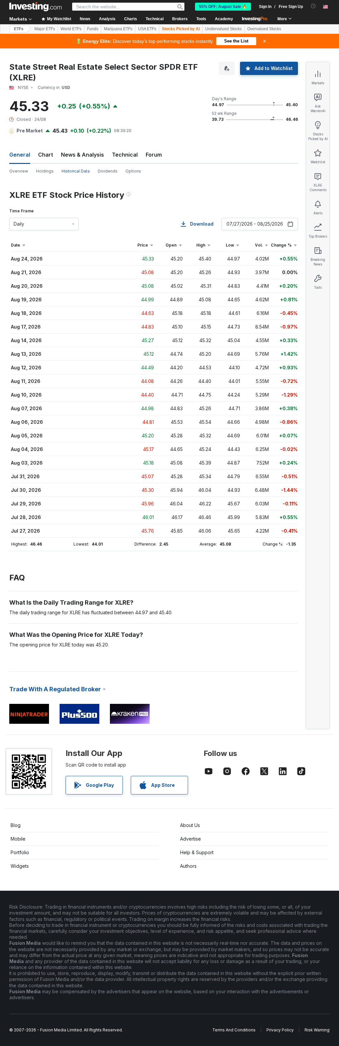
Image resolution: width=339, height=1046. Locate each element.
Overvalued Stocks (264, 29)
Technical (125, 154)
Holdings (45, 171)
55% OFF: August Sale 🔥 (223, 6)
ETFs (19, 29)
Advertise (190, 839)
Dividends (108, 171)
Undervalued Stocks (223, 29)
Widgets (20, 866)
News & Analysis (82, 154)
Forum (154, 154)
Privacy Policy (280, 1029)
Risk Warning (317, 1029)
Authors (188, 866)
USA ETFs (147, 29)
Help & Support (197, 852)
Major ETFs (44, 29)
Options (133, 171)
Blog (16, 825)
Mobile (18, 839)
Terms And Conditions (234, 1029)
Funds (92, 29)
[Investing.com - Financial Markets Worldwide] (35, 6)
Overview (18, 171)
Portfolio (20, 852)
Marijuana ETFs (118, 29)
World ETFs (71, 29)
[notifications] (313, 6)
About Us (190, 825)
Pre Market (30, 130)
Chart (45, 154)
